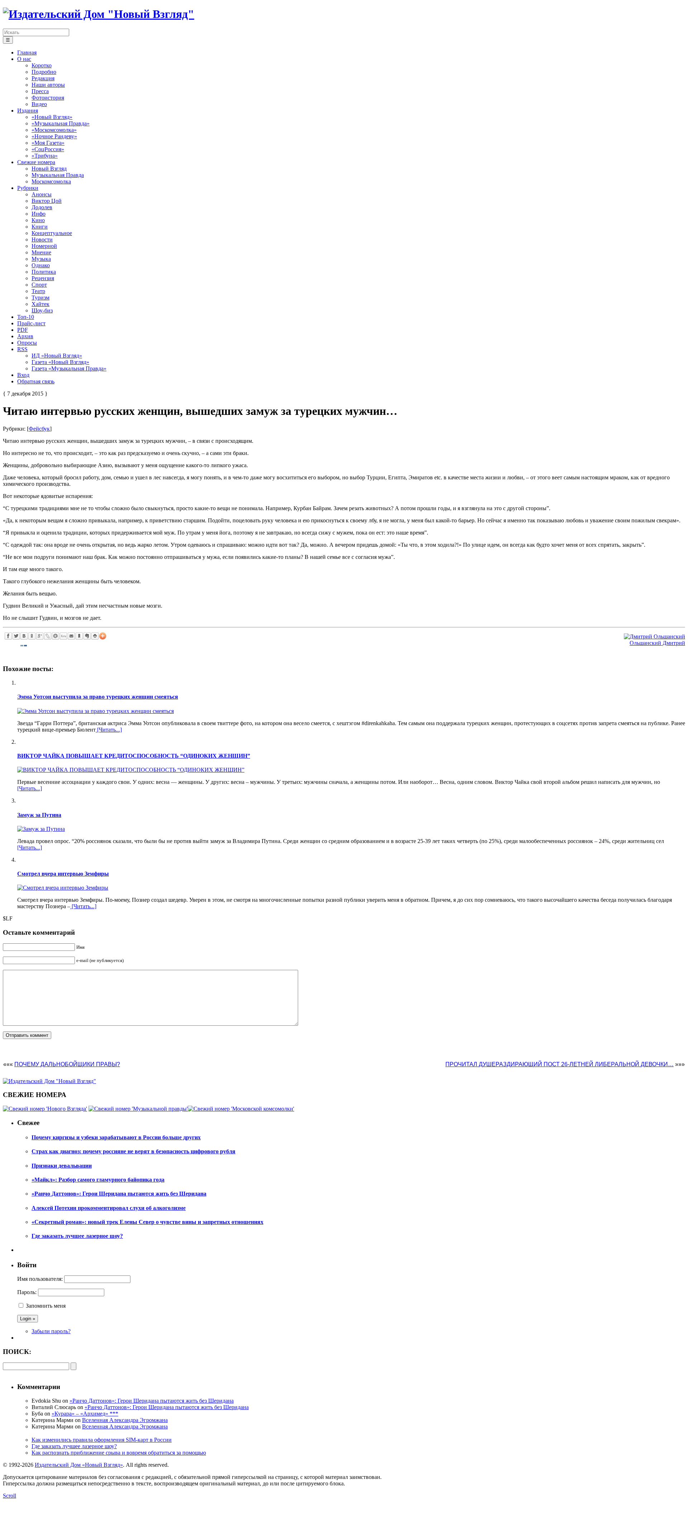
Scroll (9, 1496)
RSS (22, 349)
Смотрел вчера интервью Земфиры (63, 874)
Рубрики (27, 188)
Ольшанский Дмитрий (657, 643)
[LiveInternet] (63, 636)
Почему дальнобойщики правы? (67, 1064)
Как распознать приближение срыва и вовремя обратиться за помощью (119, 1453)
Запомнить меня (46, 1306)
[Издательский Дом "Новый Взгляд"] (49, 1081)
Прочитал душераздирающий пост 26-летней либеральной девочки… (559, 1064)
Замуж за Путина (39, 815)
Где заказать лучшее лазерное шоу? (74, 1446)
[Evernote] (87, 636)
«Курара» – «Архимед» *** (85, 1414)
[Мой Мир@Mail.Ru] (55, 636)
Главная (27, 52)
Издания (27, 110)
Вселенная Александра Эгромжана (125, 1420)
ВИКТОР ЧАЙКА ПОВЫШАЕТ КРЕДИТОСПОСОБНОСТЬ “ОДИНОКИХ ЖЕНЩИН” (133, 756)
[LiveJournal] (47, 636)
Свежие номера (36, 162)
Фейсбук (39, 429)
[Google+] (39, 636)
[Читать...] (109, 730)
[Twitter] (16, 636)
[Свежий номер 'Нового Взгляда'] (45, 1109)
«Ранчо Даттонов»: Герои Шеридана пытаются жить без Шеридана (152, 1401)
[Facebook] (8, 636)
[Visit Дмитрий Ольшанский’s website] (654, 636)
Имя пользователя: (40, 1279)
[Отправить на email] (71, 636)
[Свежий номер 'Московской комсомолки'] (241, 1109)
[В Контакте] (24, 636)
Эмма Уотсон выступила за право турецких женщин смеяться (97, 697)
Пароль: (27, 1292)
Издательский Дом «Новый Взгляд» (79, 1465)
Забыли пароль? (51, 1331)
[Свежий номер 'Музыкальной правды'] (138, 1109)
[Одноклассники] (31, 636)
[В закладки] (79, 636)
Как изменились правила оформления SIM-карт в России (102, 1440)
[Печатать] (95, 636)
